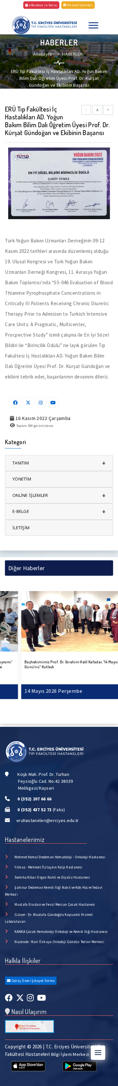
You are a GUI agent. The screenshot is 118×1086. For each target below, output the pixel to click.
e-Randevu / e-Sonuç (42, 5)
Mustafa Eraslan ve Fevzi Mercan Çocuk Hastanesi (54, 904)
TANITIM (59, 463)
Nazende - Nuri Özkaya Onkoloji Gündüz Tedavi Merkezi (59, 941)
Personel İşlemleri (79, 5)
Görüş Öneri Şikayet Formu (32, 980)
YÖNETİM (21, 479)
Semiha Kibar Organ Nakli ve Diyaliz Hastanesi (52, 877)
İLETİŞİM (21, 528)
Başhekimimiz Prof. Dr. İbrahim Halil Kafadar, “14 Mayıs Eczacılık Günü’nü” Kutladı (57, 664)
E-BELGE (59, 511)
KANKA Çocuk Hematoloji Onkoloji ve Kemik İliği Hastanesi (61, 931)
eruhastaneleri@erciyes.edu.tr (47, 820)
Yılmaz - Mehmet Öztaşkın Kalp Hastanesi (48, 867)
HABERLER (72, 54)
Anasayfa (42, 54)
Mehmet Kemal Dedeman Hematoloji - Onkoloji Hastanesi (59, 857)
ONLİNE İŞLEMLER (59, 495)
